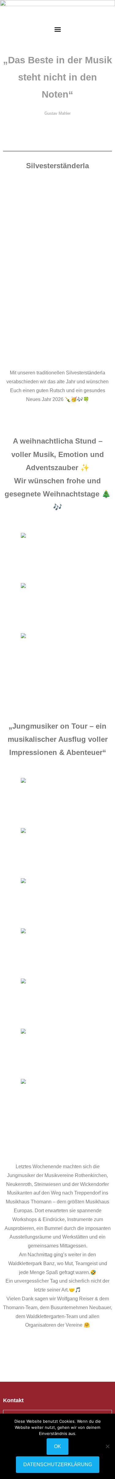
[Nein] (107, 1446)
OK (57, 1446)
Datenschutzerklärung (57, 1464)
